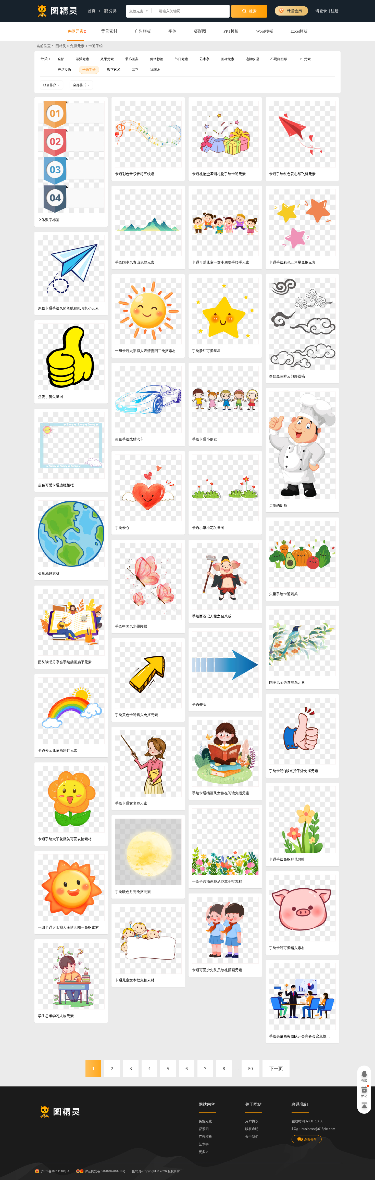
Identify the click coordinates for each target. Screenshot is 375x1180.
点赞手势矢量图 (50, 397)
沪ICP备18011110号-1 (55, 1171)
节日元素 (181, 59)
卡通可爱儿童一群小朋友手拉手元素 (220, 262)
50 (250, 1068)
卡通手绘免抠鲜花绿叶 (287, 859)
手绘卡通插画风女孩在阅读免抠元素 (220, 793)
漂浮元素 (82, 59)
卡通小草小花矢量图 (208, 528)
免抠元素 (75, 31)
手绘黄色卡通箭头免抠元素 (136, 715)
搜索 (252, 11)
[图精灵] (57, 11)
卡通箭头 (199, 705)
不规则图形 (278, 59)
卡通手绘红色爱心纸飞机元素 (292, 174)
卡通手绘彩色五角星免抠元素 (292, 262)
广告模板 (143, 31)
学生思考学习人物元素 (56, 1016)
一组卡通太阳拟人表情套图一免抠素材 (68, 927)
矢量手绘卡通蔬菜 (283, 594)
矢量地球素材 (48, 574)
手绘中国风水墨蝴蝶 (131, 626)
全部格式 (79, 85)
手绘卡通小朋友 (204, 439)
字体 (172, 31)
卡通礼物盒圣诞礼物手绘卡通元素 (219, 174)
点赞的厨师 (278, 506)
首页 (92, 11)
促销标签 (156, 59)
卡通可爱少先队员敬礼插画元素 (217, 970)
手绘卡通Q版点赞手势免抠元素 (293, 771)
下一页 (276, 1068)
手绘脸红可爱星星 (206, 351)
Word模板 (264, 31)
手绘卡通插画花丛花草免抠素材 (217, 882)
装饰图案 (132, 59)
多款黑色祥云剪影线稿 (287, 376)
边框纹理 (252, 59)
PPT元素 (304, 59)
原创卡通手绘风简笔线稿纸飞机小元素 (68, 308)
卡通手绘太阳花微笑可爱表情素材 (65, 839)
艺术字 (204, 59)
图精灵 (60, 46)
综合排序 (49, 85)
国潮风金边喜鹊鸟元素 (287, 682)
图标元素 (227, 59)
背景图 (204, 1129)
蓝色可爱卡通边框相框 (56, 485)
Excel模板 (299, 31)
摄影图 (200, 31)
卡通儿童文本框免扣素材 (134, 980)
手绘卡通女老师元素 (131, 803)
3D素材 (155, 70)
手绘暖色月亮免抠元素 (133, 892)
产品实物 (64, 70)
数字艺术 (113, 70)
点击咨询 (310, 1139)
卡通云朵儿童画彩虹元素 (57, 751)
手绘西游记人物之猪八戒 (211, 616)
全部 (61, 59)
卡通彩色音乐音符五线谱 (134, 174)
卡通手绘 (89, 70)
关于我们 (251, 1136)
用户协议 (251, 1121)
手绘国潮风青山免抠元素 (134, 262)
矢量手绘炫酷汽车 (129, 439)
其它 (135, 70)
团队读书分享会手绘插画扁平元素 (65, 662)
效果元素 (107, 59)
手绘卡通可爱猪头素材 (287, 948)
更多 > (203, 1152)
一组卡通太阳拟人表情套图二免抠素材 (145, 351)
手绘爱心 (122, 528)
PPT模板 (231, 31)
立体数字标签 (48, 220)
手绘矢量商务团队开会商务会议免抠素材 (300, 1036)
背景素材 (109, 31)
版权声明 (251, 1129)
